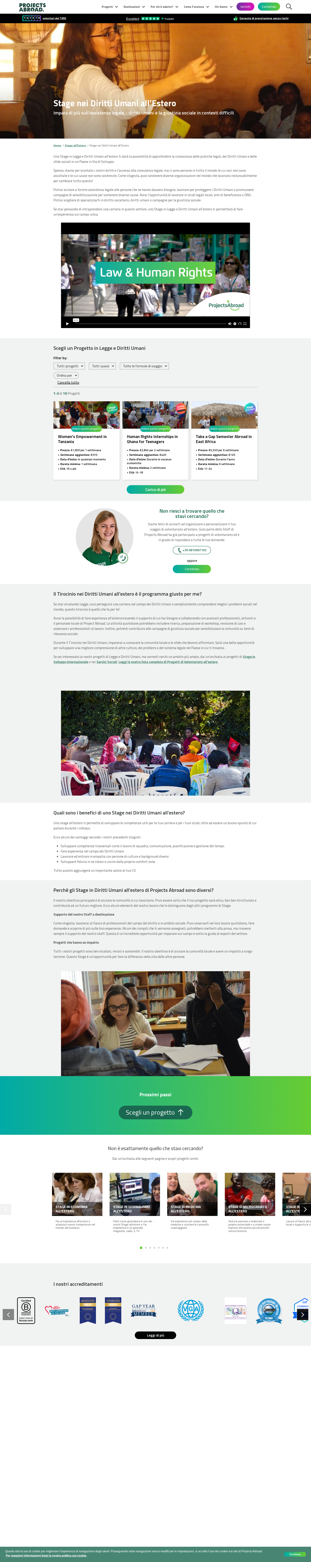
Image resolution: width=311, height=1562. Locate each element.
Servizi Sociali (106, 661)
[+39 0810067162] (122, 558)
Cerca (290, 6)
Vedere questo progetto (86, 428)
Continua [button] (295, 1554)
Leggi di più (155, 1335)
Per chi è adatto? (162, 6)
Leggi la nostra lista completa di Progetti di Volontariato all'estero (168, 661)
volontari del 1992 (54, 18)
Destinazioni (132, 6)
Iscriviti (245, 6)
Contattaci (269, 6)
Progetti (107, 6)
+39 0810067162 (194, 550)
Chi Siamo (221, 6)
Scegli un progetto (151, 1112)
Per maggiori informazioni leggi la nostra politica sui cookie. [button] (46, 1555)
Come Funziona (194, 6)
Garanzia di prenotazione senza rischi (264, 18)
